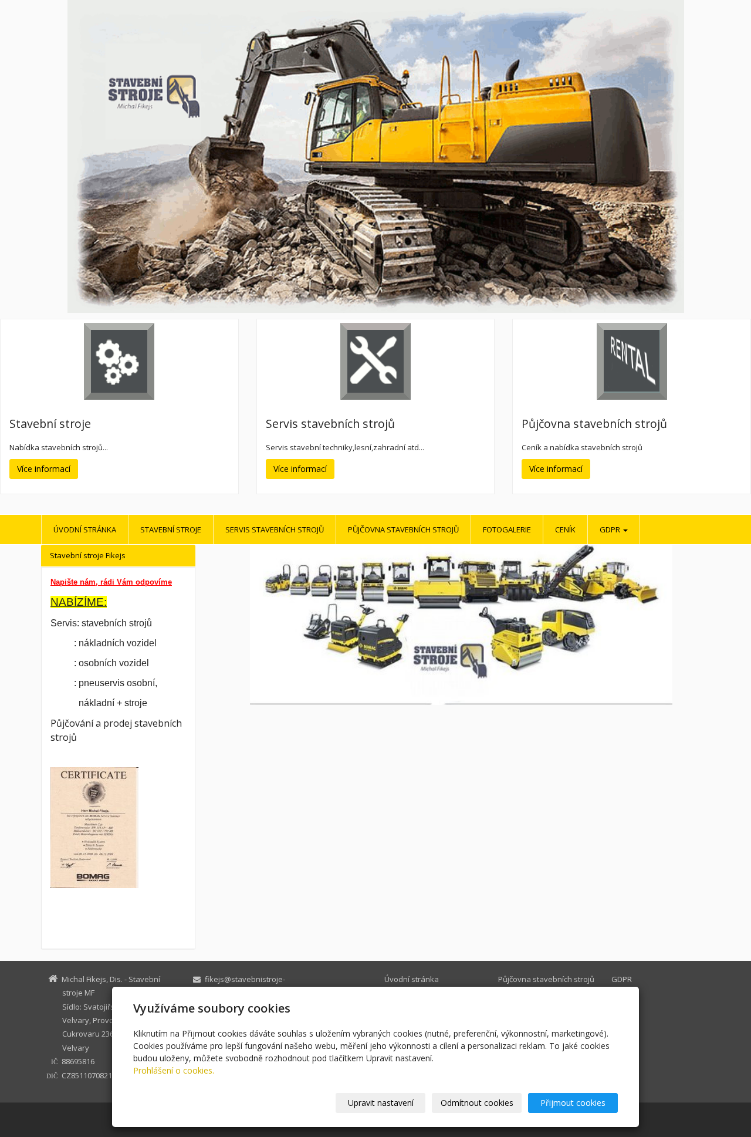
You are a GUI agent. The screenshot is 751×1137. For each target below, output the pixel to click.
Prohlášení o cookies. (173, 1070)
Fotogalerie (507, 529)
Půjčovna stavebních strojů (403, 529)
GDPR (611, 529)
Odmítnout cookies (477, 1102)
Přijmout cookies (572, 1102)
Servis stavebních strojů (274, 529)
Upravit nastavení (381, 1102)
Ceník (565, 529)
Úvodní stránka (84, 529)
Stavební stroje (170, 529)
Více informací (43, 468)
